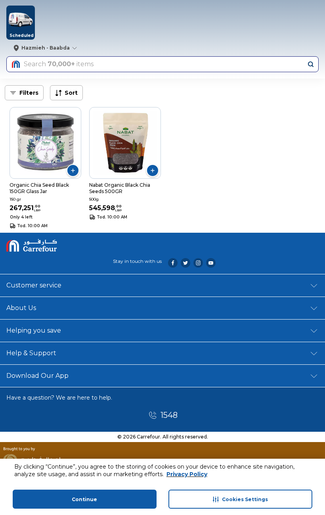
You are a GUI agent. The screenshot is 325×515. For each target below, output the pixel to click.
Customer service (33, 285)
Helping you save (33, 330)
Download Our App (37, 375)
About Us (21, 308)
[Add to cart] (73, 170)
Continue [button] (84, 499)
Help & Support (31, 353)
